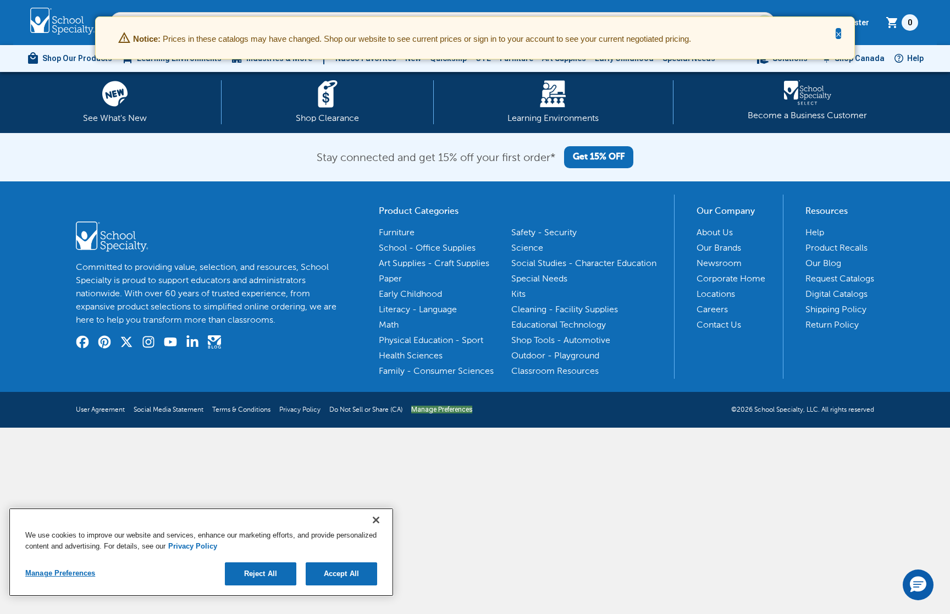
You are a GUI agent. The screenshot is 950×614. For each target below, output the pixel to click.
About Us (715, 232)
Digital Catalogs (836, 294)
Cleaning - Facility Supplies (564, 309)
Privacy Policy (300, 409)
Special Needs (539, 278)
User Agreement (100, 409)
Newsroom (719, 263)
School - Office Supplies (427, 247)
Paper (390, 278)
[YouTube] (170, 343)
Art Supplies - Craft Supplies (434, 263)
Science (527, 247)
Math (389, 324)
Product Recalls (836, 247)
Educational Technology (558, 324)
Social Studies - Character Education (583, 263)
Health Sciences (411, 355)
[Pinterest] (104, 343)
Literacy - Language (418, 309)
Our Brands (719, 247)
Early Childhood (410, 294)
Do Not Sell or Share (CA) (365, 409)
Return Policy (832, 324)
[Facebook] (82, 343)
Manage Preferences (441, 409)
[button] (918, 584)
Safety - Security (544, 232)
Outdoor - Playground (555, 355)
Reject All (260, 573)
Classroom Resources (555, 371)
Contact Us (719, 324)
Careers (712, 309)
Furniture (397, 232)
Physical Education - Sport (431, 340)
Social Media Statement (168, 409)
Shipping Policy (835, 309)
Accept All (341, 573)
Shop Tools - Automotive (560, 340)
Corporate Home (731, 278)
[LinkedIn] (192, 343)
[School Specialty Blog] (214, 343)
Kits (518, 294)
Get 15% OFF (599, 157)
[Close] (376, 520)
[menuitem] (69, 58)
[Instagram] (148, 343)
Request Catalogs (839, 278)
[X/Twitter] (126, 343)
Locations (716, 294)
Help (915, 58)
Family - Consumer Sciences (436, 371)
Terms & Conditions (241, 409)
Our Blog (823, 263)
